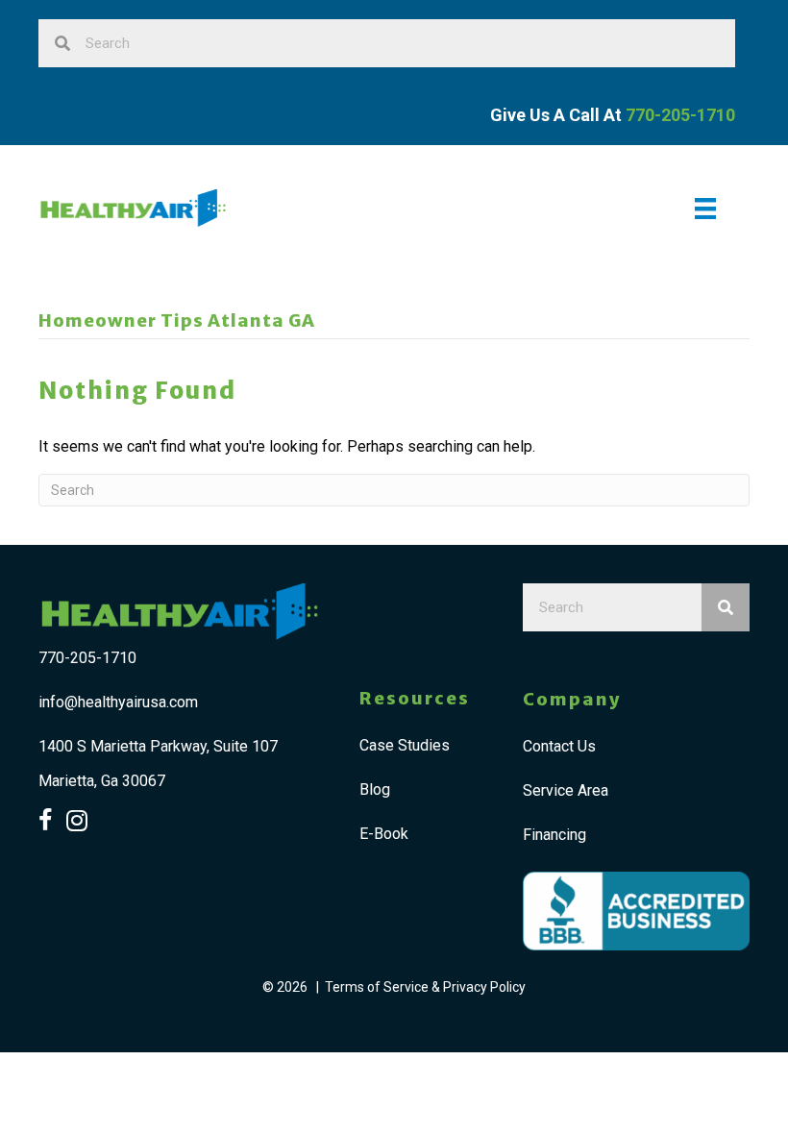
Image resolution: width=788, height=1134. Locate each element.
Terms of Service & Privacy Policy (425, 987)
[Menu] (705, 209)
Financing (554, 835)
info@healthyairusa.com (118, 702)
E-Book (383, 834)
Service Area (565, 790)
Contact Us (559, 746)
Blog (374, 789)
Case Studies (404, 745)
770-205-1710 (87, 658)
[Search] (726, 607)
